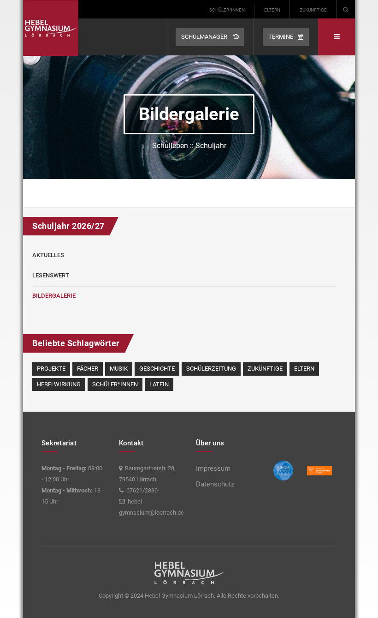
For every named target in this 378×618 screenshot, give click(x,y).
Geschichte (157, 368)
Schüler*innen (227, 9)
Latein (159, 384)
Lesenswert (50, 275)
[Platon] (50, 28)
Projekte (51, 368)
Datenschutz (215, 484)
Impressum (213, 468)
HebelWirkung (59, 384)
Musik (119, 368)
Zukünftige (313, 9)
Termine (280, 36)
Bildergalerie (54, 295)
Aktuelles (48, 255)
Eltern (272, 9)
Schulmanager (205, 36)
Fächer (87, 368)
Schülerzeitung (211, 368)
